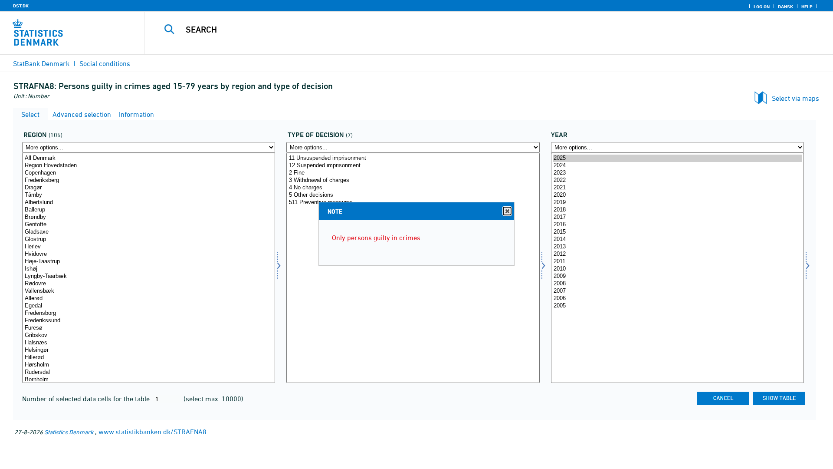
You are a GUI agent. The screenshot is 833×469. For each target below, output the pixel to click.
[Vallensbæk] (148, 291)
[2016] (677, 224)
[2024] (677, 165)
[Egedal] (148, 306)
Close (507, 211)
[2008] (677, 283)
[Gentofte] (148, 224)
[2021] (677, 188)
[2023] (677, 173)
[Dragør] (148, 188)
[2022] (677, 180)
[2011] (677, 261)
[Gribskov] (148, 335)
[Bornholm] (148, 379)
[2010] (677, 269)
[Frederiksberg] (148, 180)
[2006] (677, 298)
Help (807, 6)
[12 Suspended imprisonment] (413, 165)
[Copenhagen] (148, 173)
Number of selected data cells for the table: (87, 399)
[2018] (677, 210)
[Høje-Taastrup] (148, 261)
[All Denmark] (148, 158)
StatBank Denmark (41, 63)
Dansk (785, 6)
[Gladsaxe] (148, 232)
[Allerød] (148, 298)
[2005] (677, 306)
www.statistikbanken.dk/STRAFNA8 (152, 432)
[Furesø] (148, 328)
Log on (762, 6)
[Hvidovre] (148, 254)
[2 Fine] (413, 173)
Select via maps (795, 98)
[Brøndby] (148, 217)
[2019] (677, 202)
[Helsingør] (148, 350)
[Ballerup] (148, 210)
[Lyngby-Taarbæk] (148, 276)
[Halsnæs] (148, 343)
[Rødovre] (148, 283)
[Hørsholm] (148, 365)
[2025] (677, 158)
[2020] (677, 195)
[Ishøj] (148, 269)
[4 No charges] (413, 188)
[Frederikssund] (148, 320)
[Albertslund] (148, 202)
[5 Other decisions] (413, 195)
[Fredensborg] (148, 313)
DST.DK (21, 6)
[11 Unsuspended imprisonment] (413, 158)
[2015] (677, 232)
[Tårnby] (148, 195)
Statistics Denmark (68, 432)
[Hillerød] (148, 357)
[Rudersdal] (148, 372)
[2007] (677, 291)
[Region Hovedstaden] (148, 165)
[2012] (677, 254)
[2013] (677, 247)
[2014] (677, 239)
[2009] (677, 276)
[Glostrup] (148, 239)
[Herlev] (148, 247)
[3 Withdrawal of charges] (413, 180)
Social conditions (104, 63)
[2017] (677, 217)
